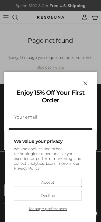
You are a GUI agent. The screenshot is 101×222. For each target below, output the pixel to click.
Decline (48, 195)
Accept (47, 182)
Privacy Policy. (27, 168)
